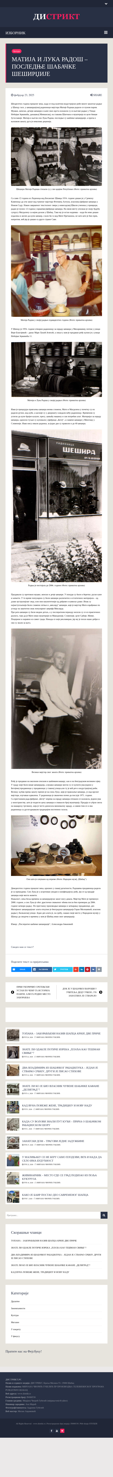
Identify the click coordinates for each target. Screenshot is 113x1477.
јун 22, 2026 (28, 1164)
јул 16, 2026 (28, 1075)
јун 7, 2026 (27, 1198)
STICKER (93, 1423)
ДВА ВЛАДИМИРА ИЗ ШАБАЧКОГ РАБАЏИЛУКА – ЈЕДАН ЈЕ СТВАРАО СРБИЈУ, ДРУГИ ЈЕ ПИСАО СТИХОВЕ (60, 1069)
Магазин (15, 1322)
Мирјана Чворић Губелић (48, 1037)
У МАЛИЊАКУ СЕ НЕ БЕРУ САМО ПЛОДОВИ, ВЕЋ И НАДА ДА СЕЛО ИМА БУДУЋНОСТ (62, 1158)
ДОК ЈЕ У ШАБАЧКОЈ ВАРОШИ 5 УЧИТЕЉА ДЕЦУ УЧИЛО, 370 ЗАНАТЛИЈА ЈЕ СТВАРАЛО (79, 992)
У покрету (16, 1329)
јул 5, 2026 (27, 1109)
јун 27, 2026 (28, 1145)
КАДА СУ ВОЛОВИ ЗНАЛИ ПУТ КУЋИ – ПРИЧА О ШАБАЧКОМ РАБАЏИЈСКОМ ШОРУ (61, 1123)
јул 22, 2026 (28, 1057)
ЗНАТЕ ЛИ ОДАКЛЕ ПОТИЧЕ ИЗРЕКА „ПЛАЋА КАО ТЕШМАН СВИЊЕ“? (61, 1051)
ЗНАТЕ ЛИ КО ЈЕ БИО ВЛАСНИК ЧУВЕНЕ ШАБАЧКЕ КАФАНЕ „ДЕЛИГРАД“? (60, 1087)
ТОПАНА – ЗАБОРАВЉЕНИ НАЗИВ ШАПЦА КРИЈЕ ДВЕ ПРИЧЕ (61, 1033)
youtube (57, 1431)
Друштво (15, 1301)
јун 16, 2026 (28, 1182)
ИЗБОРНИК (15, 32)
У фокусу (15, 1336)
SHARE (97, 95)
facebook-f (51, 1431)
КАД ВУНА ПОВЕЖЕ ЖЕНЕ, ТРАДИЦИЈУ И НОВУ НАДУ (57, 1105)
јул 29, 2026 (28, 1037)
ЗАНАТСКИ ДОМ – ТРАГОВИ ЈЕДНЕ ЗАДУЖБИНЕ (53, 1141)
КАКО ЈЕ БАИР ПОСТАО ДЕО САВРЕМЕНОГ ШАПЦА (55, 1195)
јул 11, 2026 (28, 1093)
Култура (16, 51)
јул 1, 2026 (27, 1129)
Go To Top (62, 1431)
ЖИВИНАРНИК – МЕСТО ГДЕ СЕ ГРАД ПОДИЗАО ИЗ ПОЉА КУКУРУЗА (59, 1177)
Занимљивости (18, 1308)
